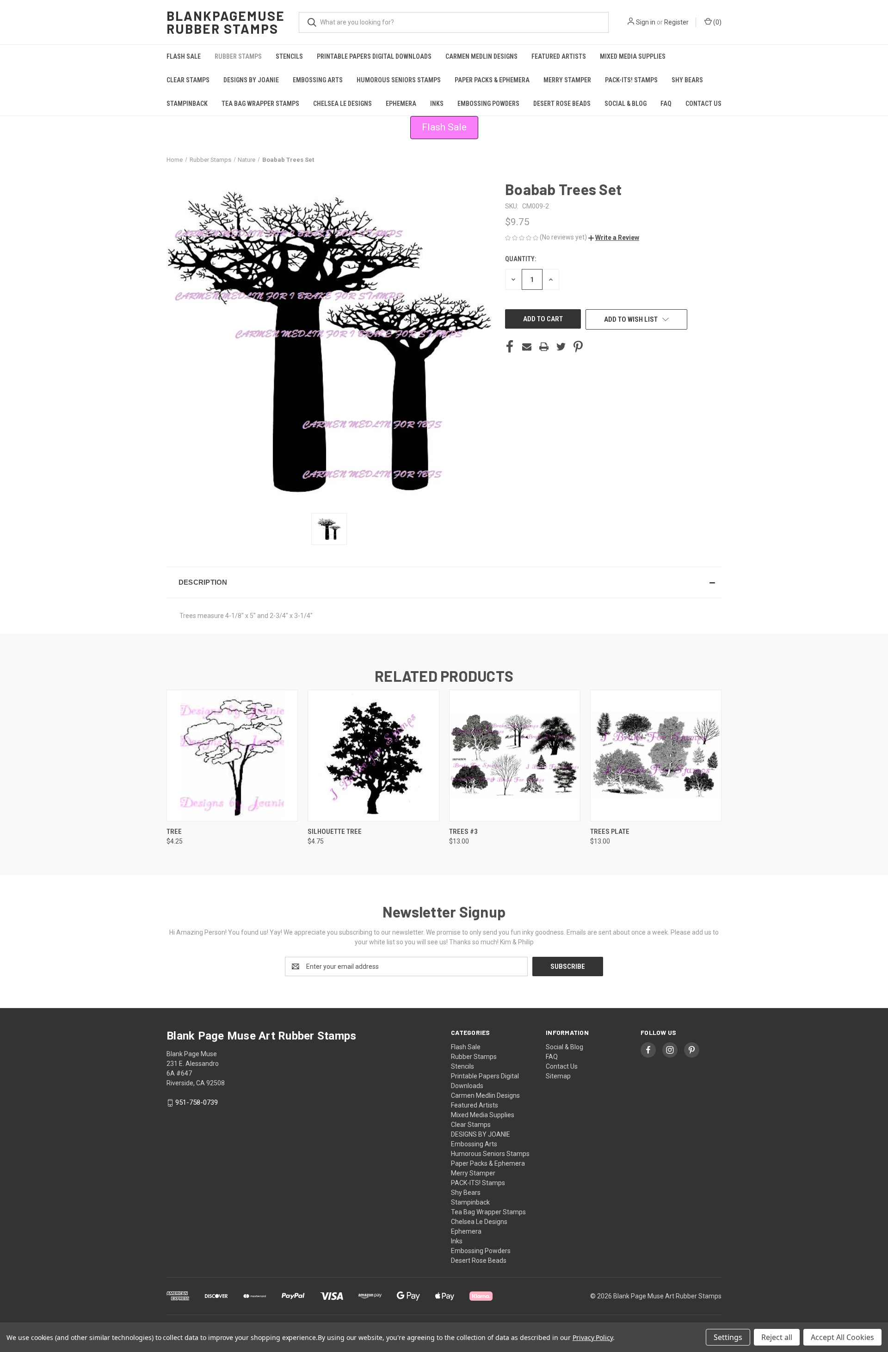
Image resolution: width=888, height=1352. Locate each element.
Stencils (289, 56)
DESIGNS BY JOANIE (251, 80)
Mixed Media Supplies (633, 56)
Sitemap (558, 1076)
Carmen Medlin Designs (481, 56)
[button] (613, 237)
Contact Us (703, 103)
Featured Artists (558, 56)
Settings (728, 1337)
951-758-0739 (196, 1102)
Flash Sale (183, 56)
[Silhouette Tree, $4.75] (373, 755)
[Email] (526, 346)
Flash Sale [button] (444, 127)
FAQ (666, 103)
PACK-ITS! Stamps (631, 80)
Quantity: (520, 259)
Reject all (776, 1337)
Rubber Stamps (238, 56)
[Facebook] (509, 346)
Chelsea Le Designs (342, 103)
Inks (437, 103)
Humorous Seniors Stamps (399, 80)
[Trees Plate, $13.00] (656, 755)
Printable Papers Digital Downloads (374, 56)
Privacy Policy (593, 1337)
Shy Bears (687, 80)
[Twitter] (561, 346)
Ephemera (401, 103)
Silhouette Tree (335, 831)
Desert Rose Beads (562, 103)
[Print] (544, 346)
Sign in (645, 22)
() (717, 22)
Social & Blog (625, 103)
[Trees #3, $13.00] (515, 755)
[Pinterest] (578, 346)
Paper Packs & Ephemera (492, 80)
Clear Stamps (188, 80)
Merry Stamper (567, 80)
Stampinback (187, 103)
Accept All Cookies (842, 1337)
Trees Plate (609, 831)
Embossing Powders (488, 103)
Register (676, 22)
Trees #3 (463, 831)
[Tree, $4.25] (232, 755)
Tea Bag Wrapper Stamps (260, 103)
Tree (174, 831)
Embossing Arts (318, 80)
